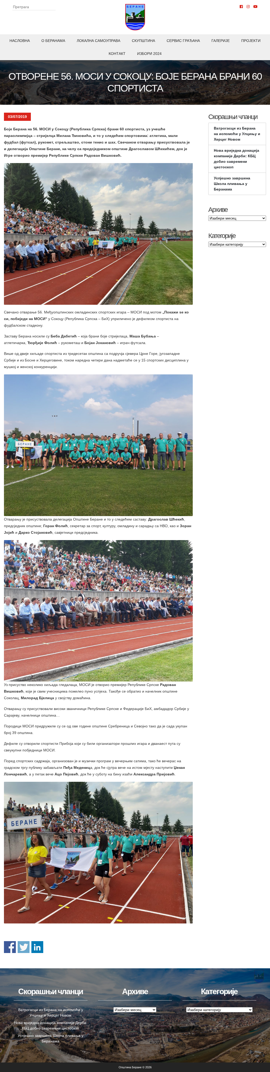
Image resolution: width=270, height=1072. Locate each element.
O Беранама (53, 41)
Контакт (117, 53)
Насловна (19, 41)
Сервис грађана (183, 41)
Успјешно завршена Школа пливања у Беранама (232, 183)
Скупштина (143, 41)
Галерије (220, 41)
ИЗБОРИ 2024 (149, 53)
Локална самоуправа (98, 41)
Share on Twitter (24, 947)
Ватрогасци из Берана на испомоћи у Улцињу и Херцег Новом (237, 133)
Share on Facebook (10, 947)
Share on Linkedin (37, 947)
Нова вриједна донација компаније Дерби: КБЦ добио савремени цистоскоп (236, 158)
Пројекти (251, 41)
